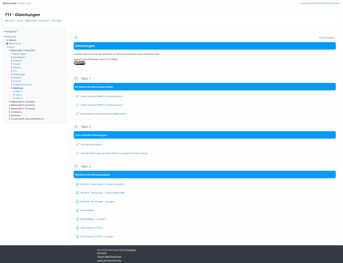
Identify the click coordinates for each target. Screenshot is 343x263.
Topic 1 (85, 78)
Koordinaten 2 (19, 57)
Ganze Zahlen (19, 54)
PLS (15, 71)
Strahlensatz (19, 74)
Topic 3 (86, 166)
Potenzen (17, 60)
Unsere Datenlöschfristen (109, 256)
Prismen (17, 81)
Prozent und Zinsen (22, 84)
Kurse (20, 20)
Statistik (17, 77)
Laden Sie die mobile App (109, 260)
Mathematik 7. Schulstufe (37, 20)
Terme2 (16, 64)
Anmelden (334, 3)
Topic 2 (86, 126)
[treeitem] (34, 77)
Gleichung (56, 20)
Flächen (17, 67)
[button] (76, 37)
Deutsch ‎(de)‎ (24, 3)
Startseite (9, 20)
